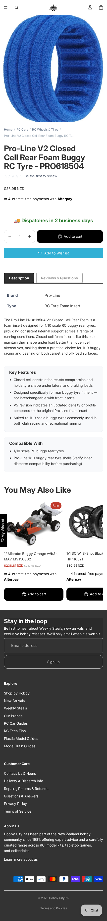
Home (8, 129)
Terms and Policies (53, 908)
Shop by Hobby (17, 693)
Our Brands (13, 715)
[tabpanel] (53, 381)
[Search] (16, 7)
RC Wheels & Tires (45, 129)
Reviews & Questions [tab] (59, 278)
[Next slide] (93, 551)
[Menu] (5, 7)
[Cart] (101, 7)
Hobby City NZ (59, 898)
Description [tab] (19, 278)
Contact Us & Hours (20, 773)
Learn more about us (21, 859)
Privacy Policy (15, 803)
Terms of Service (17, 811)
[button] (53, 253)
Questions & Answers (21, 796)
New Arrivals (14, 700)
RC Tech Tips (15, 731)
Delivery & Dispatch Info (23, 781)
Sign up (53, 661)
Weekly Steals (15, 708)
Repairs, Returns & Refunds (26, 788)
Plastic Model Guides (21, 738)
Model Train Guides (19, 746)
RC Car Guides (16, 723)
